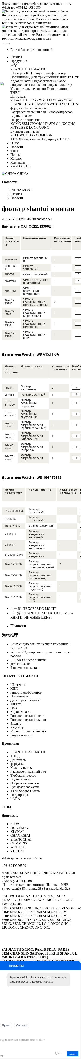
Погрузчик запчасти (25, 783)
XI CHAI (17, 831)
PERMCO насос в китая (28, 660)
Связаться (21, 1025)
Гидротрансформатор (26, 692)
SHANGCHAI (20, 839)
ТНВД (15, 756)
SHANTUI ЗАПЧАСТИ (20, 676)
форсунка (17, 764)
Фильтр (28, 258)
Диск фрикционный (25, 700)
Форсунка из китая (24, 667)
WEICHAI (17, 847)
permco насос (20, 664)
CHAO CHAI (20, 835)
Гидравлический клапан (28, 719)
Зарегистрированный (36, 49)
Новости (16, 198)
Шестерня (17, 684)
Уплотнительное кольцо (28, 731)
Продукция (10, 743)
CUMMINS (18, 843)
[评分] (7, 1033)
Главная (16, 57)
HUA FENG (19, 828)
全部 (13, 65)
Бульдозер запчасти (24, 787)
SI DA (14, 824)
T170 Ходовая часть (25, 791)
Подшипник (19, 696)
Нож (13, 708)
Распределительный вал (28, 771)
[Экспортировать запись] (76, 1033)
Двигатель (18, 760)
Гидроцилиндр (21, 735)
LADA (15, 798)
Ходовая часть (20, 712)
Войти (15, 49)
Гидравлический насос (27, 715)
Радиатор (17, 727)
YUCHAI (17, 851)
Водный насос (21, 779)
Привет (6, 1025)
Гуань (58, 1053)
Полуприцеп (19, 795)
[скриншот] (18, 1033)
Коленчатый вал (22, 767)
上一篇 (33, 608)
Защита (15, 723)
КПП (14, 688)
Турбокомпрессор (23, 775)
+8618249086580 (14, 865)
